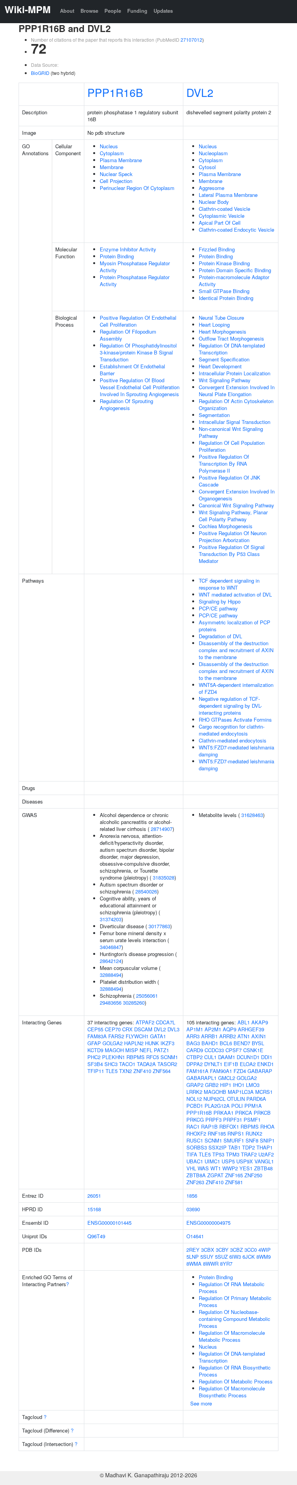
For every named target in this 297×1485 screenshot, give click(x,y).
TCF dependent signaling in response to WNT (229, 584)
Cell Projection (116, 181)
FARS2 (116, 1036)
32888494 (110, 974)
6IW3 (235, 1256)
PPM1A (253, 1105)
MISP (131, 1050)
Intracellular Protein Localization (234, 373)
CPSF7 (233, 1050)
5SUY (206, 1256)
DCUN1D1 (248, 1057)
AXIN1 (258, 1036)
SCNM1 (169, 1057)
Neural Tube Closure (221, 317)
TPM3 (232, 1154)
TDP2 (248, 1147)
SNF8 (252, 1140)
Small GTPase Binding (224, 291)
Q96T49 (96, 1236)
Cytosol (207, 167)
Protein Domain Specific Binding (235, 270)
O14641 (195, 1236)
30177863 (159, 926)
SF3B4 (95, 1064)
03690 (193, 1209)
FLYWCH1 (137, 1036)
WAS (203, 1168)
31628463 (252, 815)
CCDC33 (214, 1050)
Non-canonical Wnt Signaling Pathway (231, 432)
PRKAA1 (223, 1112)
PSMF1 (252, 1119)
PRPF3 (213, 1119)
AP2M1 (213, 1029)
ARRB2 (227, 1036)
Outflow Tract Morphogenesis (231, 338)
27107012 (191, 39)
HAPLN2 (133, 1043)
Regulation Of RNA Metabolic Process (232, 1287)
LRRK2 (194, 1091)
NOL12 (194, 1098)
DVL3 (173, 1029)
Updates (163, 10)
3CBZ (236, 1249)
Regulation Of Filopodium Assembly (128, 335)
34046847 (110, 947)
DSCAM (143, 1029)
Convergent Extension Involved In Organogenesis (237, 495)
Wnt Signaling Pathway (225, 380)
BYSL (258, 1043)
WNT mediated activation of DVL (235, 594)
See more (201, 1403)
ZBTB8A (196, 1175)
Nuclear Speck (116, 174)
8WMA (193, 1263)
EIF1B (231, 1064)
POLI (237, 1105)
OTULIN (236, 1098)
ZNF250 (253, 1175)
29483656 (110, 1002)
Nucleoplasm (213, 153)
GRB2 (211, 1084)
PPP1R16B (115, 92)
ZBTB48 (263, 1168)
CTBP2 (194, 1057)
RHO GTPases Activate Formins (235, 719)
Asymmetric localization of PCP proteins (234, 626)
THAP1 (264, 1147)
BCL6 (226, 1043)
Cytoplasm (112, 153)
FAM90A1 (221, 1071)
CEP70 (113, 1029)
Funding (137, 10)
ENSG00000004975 (208, 1222)
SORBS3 (196, 1147)
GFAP (94, 1043)
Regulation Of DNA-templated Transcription (232, 349)
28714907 (161, 828)
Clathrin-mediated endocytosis (232, 740)
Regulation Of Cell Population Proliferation (232, 446)
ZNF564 (162, 1071)
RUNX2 (254, 1133)
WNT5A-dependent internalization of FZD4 (236, 688)
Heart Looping (214, 324)
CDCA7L (165, 1022)
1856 (191, 1195)
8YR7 (226, 1263)
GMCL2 (226, 1078)
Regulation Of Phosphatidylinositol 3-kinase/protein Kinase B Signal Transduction (138, 352)
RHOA (267, 1126)
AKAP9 (259, 1022)
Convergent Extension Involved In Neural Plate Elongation (237, 390)
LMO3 (252, 1084)
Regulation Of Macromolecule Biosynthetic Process (232, 1392)
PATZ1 (161, 1050)
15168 (94, 1209)
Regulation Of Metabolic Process (236, 1381)
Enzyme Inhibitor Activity (128, 249)
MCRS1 (264, 1091)
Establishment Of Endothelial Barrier (132, 370)
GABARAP (260, 1071)
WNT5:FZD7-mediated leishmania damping (236, 751)
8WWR (210, 1263)
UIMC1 (212, 1161)
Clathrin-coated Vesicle (224, 208)
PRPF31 (232, 1119)
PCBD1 (194, 1105)
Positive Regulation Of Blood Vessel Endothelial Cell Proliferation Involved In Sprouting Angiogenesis (139, 387)
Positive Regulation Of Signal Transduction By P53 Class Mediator (232, 554)
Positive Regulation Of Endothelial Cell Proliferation (138, 321)
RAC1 (193, 1126)
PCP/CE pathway (218, 608)
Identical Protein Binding (226, 298)
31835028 (163, 877)
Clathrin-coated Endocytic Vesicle (236, 229)
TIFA (191, 1154)
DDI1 (266, 1057)
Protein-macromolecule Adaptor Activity (234, 280)
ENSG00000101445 (109, 1222)
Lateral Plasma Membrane (228, 194)
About (67, 10)
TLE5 (112, 1071)
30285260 (134, 1002)
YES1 (246, 1168)
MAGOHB (215, 1091)
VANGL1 (264, 1161)
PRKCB (262, 1112)
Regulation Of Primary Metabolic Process (235, 1301)
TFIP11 (95, 1071)
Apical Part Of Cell (220, 222)
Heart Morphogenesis (222, 331)
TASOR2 (167, 1064)
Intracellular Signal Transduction (234, 421)
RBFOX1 (229, 1126)
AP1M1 (194, 1029)
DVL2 (199, 92)
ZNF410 (142, 1071)
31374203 (110, 919)
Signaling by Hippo (220, 601)
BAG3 (193, 1043)
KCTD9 (95, 1050)
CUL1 (210, 1057)
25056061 (147, 995)
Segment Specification (224, 359)
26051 (94, 1195)
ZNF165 (234, 1175)
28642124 (110, 961)
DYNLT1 (213, 1064)
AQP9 (229, 1029)
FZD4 (240, 1071)
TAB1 (234, 1147)
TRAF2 (249, 1154)
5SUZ (221, 1256)
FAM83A (97, 1036)
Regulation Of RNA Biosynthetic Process (235, 1371)
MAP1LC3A (241, 1091)
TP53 (218, 1154)
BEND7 (242, 1043)
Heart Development (220, 366)
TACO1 (127, 1064)
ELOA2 (248, 1064)
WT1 (215, 1168)
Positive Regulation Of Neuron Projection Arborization (232, 536)
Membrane (111, 167)
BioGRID (40, 73)
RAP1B (209, 1126)
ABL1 (243, 1022)
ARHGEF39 (251, 1029)
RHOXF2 (196, 1133)
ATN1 (243, 1036)
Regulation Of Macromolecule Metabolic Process (232, 1336)
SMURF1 (234, 1140)
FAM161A (197, 1071)
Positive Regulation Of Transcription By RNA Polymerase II (224, 463)
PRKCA (243, 1112)
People (112, 10)
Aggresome (211, 188)
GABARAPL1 (201, 1078)
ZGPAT (215, 1175)
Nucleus (109, 146)
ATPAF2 (145, 1022)
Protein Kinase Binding (224, 263)
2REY (193, 1249)
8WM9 (263, 1256)
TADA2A (146, 1064)
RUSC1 (194, 1140)
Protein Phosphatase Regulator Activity (134, 280)
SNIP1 (267, 1140)
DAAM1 (226, 1057)
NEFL (146, 1050)
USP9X (244, 1161)
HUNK (152, 1043)
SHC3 (111, 1064)
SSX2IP (217, 1147)
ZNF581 (234, 1182)
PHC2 (94, 1057)
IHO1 (238, 1084)
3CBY (222, 1249)
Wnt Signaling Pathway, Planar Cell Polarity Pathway (233, 516)
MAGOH (114, 1050)
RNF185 (217, 1133)
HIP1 (225, 1084)
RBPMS (135, 1057)
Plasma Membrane (121, 160)
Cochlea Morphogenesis (226, 526)
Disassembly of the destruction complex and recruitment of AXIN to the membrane (236, 650)
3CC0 (250, 1249)
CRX (127, 1029)
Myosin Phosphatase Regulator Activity (135, 266)
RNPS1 (235, 1133)
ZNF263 (195, 1182)
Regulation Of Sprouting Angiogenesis (126, 404)
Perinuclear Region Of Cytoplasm (137, 188)
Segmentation (214, 415)
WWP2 (230, 1168)
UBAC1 (194, 1161)
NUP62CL (214, 1098)
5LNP (192, 1256)
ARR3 (193, 1036)
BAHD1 (209, 1043)
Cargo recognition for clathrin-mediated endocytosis (232, 730)
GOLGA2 (112, 1043)
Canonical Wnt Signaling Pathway (236, 505)
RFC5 (152, 1057)
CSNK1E (253, 1050)
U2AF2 (266, 1154)
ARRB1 (209, 1036)
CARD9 (194, 1050)
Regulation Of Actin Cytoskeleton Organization (236, 404)
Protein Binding (117, 256)
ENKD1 (265, 1064)
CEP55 (95, 1029)
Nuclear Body (214, 201)
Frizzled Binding (217, 249)
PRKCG (195, 1119)
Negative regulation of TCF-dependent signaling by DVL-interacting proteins (230, 705)
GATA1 (158, 1036)
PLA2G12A (217, 1105)
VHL (191, 1168)
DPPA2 (194, 1064)
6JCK (248, 1256)
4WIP (264, 1249)
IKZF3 (167, 1043)
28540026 (146, 891)
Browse (89, 10)
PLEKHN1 (113, 1057)
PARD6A (256, 1098)
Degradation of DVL (220, 636)
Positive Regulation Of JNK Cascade (229, 481)
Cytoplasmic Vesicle (221, 215)
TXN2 (125, 1071)
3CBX (207, 1249)
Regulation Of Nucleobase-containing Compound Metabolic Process (234, 1318)
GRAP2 (194, 1084)
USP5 (228, 1161)
